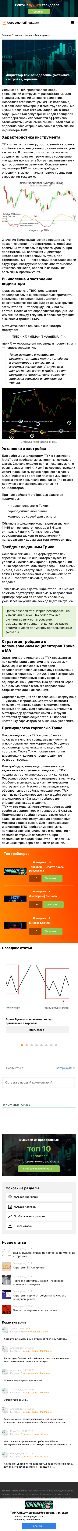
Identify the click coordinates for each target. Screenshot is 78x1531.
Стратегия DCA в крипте (28, 1267)
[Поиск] (63, 22)
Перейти (36, 1525)
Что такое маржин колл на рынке (35, 1310)
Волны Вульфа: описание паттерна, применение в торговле (29, 1021)
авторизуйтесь (66, 1068)
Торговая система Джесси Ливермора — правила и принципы (40, 1282)
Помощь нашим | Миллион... (36, 1350)
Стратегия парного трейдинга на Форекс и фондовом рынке (40, 1297)
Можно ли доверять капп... (35, 1331)
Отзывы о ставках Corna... (35, 1434)
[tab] (22, 1045)
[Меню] (72, 22)
